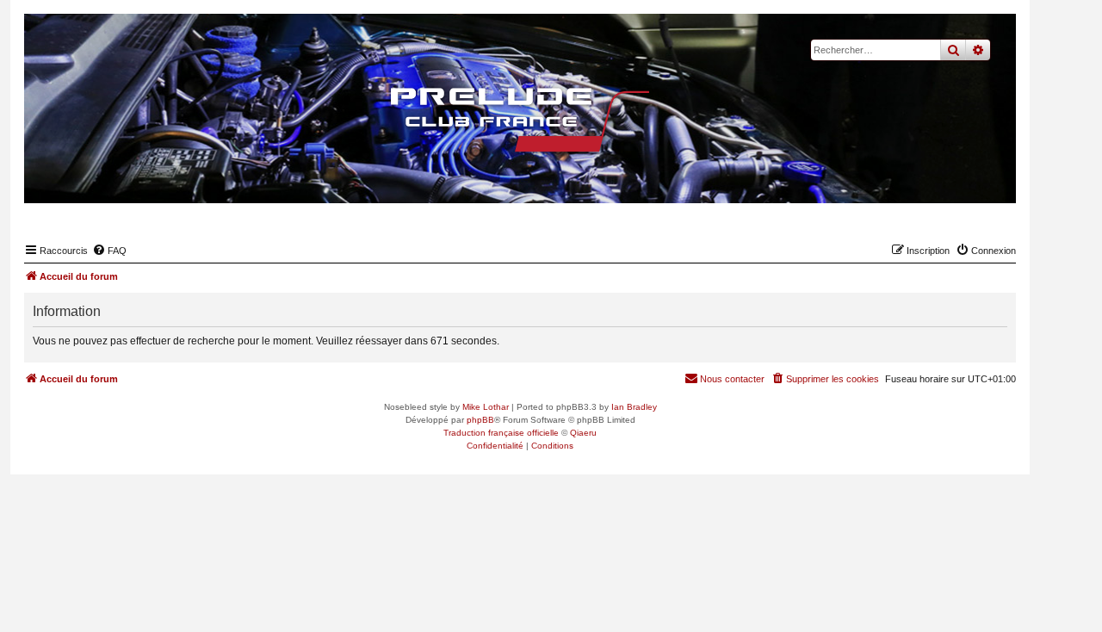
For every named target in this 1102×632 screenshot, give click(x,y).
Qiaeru (583, 432)
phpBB (480, 419)
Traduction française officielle (501, 432)
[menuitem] (109, 250)
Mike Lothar (485, 407)
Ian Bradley (634, 407)
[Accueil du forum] (520, 120)
